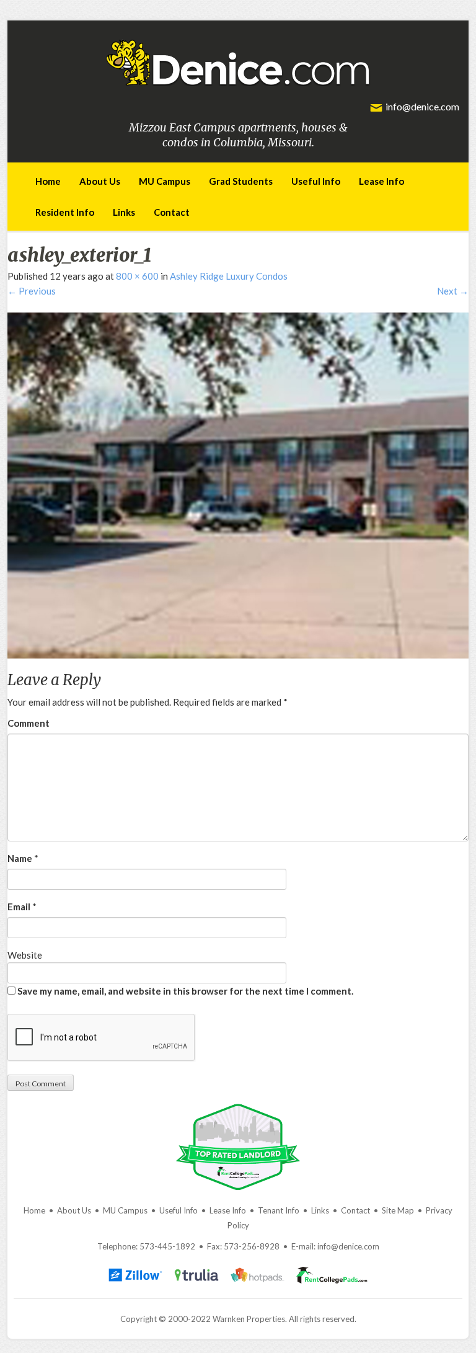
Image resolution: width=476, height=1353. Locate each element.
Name (19, 858)
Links (124, 212)
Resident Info (64, 212)
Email (18, 906)
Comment (28, 723)
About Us (99, 181)
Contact (172, 212)
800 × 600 (137, 276)
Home (48, 181)
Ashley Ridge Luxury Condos (229, 276)
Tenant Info (278, 1210)
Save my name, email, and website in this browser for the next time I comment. (185, 990)
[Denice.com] (238, 60)
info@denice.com (422, 106)
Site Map (398, 1210)
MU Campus (164, 181)
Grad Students (241, 181)
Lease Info (381, 181)
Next (453, 290)
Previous (31, 290)
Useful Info (315, 181)
